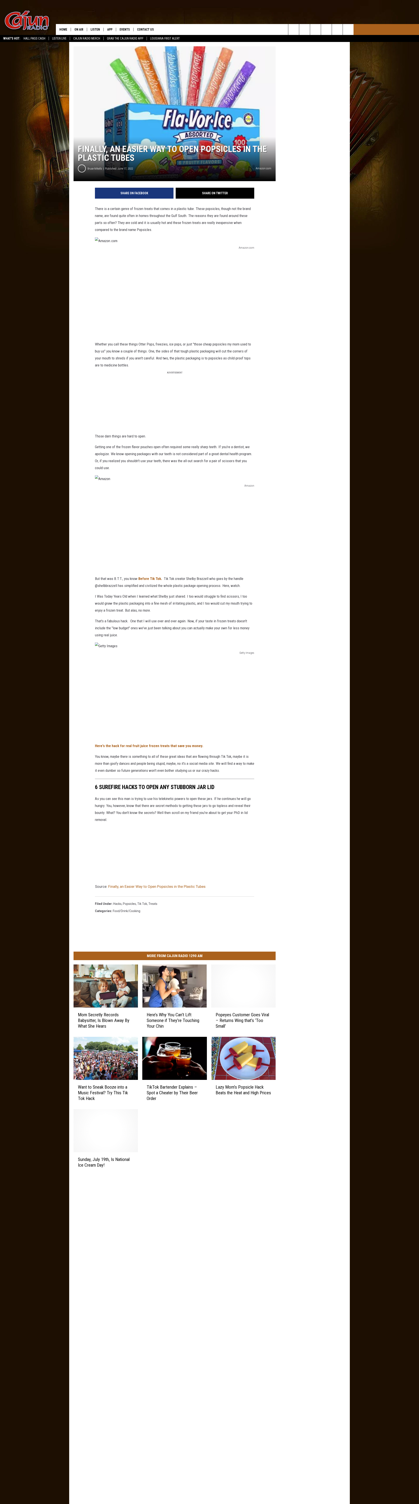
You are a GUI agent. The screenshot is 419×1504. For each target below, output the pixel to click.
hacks (117, 904)
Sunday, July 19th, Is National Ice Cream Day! (104, 1162)
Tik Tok (142, 904)
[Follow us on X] (348, 29)
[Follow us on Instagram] (326, 29)
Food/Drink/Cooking (126, 911)
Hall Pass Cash (34, 38)
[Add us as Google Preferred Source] (304, 29)
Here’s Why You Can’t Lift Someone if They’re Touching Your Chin (173, 1020)
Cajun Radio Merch (86, 38)
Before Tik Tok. (150, 578)
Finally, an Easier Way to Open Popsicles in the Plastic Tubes (157, 886)
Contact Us (145, 29)
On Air (78, 29)
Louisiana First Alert (165, 38)
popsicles (129, 904)
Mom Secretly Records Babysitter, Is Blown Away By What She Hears (103, 1020)
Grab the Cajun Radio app (125, 38)
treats (152, 904)
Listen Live (59, 38)
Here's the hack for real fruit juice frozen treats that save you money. (149, 746)
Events (125, 29)
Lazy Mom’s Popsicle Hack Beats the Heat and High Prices (243, 1089)
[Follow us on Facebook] (315, 29)
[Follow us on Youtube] (337, 29)
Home (63, 29)
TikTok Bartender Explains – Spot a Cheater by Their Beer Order (172, 1092)
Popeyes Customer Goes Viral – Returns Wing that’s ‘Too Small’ (242, 1020)
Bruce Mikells (95, 168)
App (109, 29)
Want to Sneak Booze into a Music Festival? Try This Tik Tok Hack (103, 1092)
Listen (95, 29)
